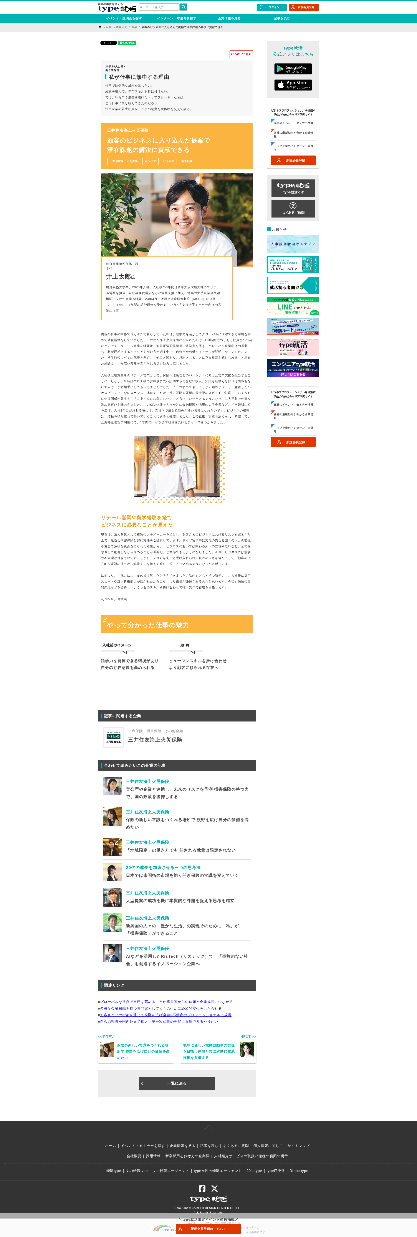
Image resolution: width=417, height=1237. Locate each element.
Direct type (299, 1171)
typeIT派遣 (276, 1171)
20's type (254, 1171)
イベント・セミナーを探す (143, 1146)
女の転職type (137, 1171)
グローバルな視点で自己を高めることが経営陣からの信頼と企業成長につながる (166, 1002)
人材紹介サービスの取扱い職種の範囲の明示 (251, 1156)
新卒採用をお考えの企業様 (187, 1156)
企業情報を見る (229, 18)
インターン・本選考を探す (176, 18)
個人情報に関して (268, 1146)
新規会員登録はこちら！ (209, 1228)
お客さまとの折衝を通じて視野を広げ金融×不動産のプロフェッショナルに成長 (166, 1015)
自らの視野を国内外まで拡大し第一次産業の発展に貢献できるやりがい (159, 1021)
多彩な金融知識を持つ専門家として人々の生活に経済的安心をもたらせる (161, 1008)
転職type (113, 1171)
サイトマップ (299, 1146)
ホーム (110, 1146)
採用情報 (153, 1156)
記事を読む (282, 18)
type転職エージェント (170, 1171)
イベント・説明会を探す (124, 18)
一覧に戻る (177, 1083)
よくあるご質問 (236, 1146)
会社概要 (134, 1156)
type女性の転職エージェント (218, 1171)
